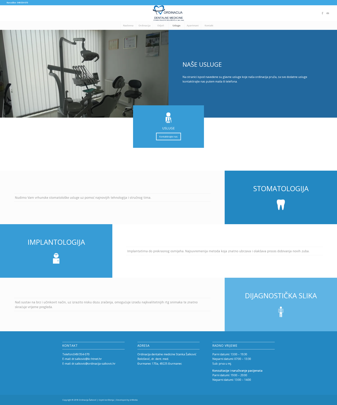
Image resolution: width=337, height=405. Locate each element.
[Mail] (327, 13)
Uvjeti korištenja (106, 400)
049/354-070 (22, 2)
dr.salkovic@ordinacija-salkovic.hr (93, 364)
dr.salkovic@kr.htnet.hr (87, 359)
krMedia (134, 400)
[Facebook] (322, 13)
